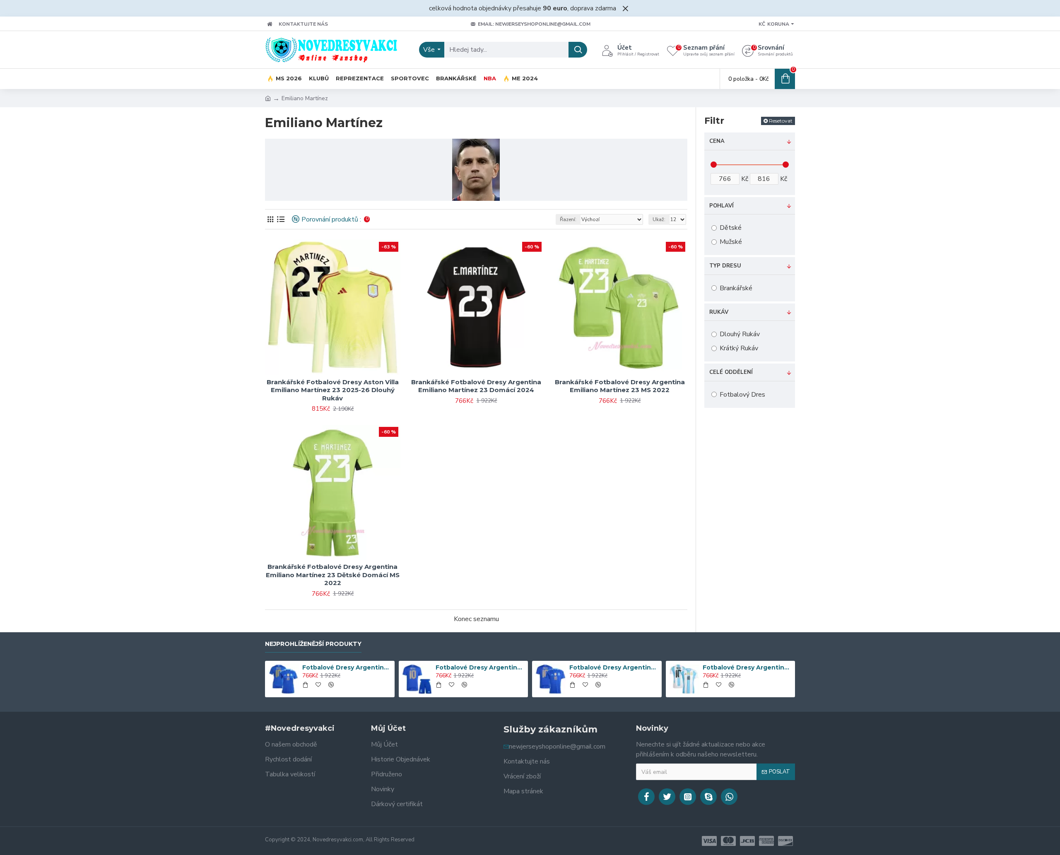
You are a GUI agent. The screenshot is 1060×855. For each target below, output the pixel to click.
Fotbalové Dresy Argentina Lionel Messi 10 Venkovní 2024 (614, 667)
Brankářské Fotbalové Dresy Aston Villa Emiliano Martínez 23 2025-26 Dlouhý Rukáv (333, 390)
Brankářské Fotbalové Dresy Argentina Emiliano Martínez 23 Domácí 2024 (476, 386)
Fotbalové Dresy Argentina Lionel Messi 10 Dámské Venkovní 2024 (347, 667)
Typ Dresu (725, 266)
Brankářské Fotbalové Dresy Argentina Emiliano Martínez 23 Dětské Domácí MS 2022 (333, 575)
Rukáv (718, 312)
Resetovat (781, 121)
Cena (717, 141)
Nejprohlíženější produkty (313, 644)
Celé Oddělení (731, 372)
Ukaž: (659, 219)
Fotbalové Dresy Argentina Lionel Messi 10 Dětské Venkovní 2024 (480, 667)
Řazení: (568, 219)
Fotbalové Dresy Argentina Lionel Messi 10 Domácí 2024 (747, 667)
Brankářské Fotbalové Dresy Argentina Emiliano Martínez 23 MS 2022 (620, 386)
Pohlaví (721, 206)
